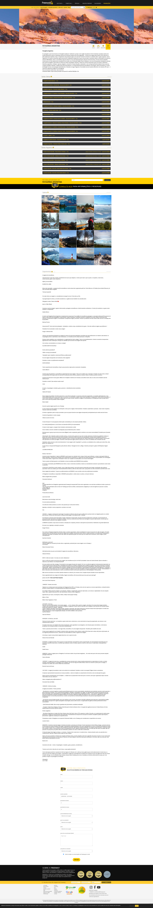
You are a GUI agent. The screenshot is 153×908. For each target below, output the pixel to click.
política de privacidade (47, 891)
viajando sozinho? (46, 889)
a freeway (45, 885)
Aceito (136, 905)
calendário (56, 886)
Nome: (61, 774)
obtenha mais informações (115, 905)
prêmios (55, 885)
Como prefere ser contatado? (65, 848)
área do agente (43, 7)
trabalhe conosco (57, 892)
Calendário (97, 3)
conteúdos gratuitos (53, 7)
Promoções (106, 3)
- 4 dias (76, 89)
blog (69, 7)
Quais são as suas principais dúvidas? (67, 833)
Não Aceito (132, 905)
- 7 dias (76, 93)
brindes (55, 889)
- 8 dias (76, 114)
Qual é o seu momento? (64, 820)
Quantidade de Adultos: (64, 800)
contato (65, 7)
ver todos (54, 271)
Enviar (106, 882)
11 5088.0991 (89, 7)
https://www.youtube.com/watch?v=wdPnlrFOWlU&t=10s (65, 71)
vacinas (44, 887)
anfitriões (56, 890)
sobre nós (60, 7)
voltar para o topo (109, 76)
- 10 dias (76, 122)
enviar (76, 859)
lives (55, 887)
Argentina (44, 47)
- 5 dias (76, 80)
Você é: (61, 826)
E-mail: (61, 787)
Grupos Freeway (87, 3)
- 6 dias (76, 85)
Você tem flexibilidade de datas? (66, 813)
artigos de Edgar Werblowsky (46, 893)
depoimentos (45, 886)
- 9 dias (76, 168)
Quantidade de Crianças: (64, 807)
